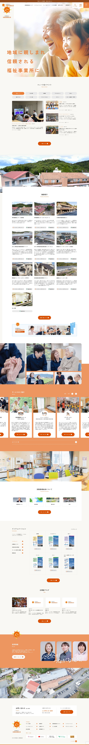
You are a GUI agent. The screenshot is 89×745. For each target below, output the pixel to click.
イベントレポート (14, 129)
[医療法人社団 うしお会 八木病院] (51, 736)
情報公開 (14, 553)
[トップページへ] (16, 732)
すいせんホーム (57, 93)
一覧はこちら (43, 143)
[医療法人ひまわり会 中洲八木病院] (62, 736)
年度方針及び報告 (15, 547)
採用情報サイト (42, 729)
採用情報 (67, 5)
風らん (71, 93)
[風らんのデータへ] (69, 541)
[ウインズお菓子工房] (72, 736)
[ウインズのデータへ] (37, 563)
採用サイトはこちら (18, 657)
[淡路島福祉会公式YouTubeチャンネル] (41, 736)
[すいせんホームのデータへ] (53, 541)
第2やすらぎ (18, 97)
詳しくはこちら (20, 434)
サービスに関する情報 (16, 550)
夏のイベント (67, 122)
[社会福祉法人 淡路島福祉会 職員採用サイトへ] (44, 329)
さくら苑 (31, 97)
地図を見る (30, 227)
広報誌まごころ (15, 544)
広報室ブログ (41, 726)
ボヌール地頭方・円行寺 (71, 97)
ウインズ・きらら (44, 97)
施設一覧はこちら (43, 317)
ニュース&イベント (46, 5)
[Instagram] (30, 736)
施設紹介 (40, 723)
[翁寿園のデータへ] (37, 541)
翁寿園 (44, 93)
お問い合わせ (60, 5)
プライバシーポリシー (69, 726)
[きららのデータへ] (53, 563)
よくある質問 (54, 5)
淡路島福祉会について (29, 5)
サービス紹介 (28, 723)
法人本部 (31, 93)
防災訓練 (19, 129)
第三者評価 (28, 729)
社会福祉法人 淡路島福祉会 (18, 737)
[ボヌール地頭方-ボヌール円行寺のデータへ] (69, 563)
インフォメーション (38, 5)
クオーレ (57, 97)
